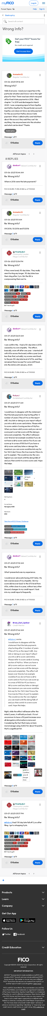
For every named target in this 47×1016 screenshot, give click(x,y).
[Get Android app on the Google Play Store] (27, 920)
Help (35, 9)
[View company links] (43, 906)
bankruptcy (10, 131)
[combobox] (23, 21)
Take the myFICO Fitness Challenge (16, 521)
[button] (40, 74)
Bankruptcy (10, 15)
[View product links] (43, 892)
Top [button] (3, 880)
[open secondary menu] (43, 3)
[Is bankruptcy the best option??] (29, 153)
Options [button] (44, 15)
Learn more (37, 984)
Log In (33, 3)
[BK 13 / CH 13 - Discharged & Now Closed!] (33, 153)
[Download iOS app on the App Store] (9, 920)
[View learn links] (43, 899)
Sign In (41, 9)
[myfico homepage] (8, 2)
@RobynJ (12, 639)
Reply (37, 143)
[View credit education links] (43, 947)
